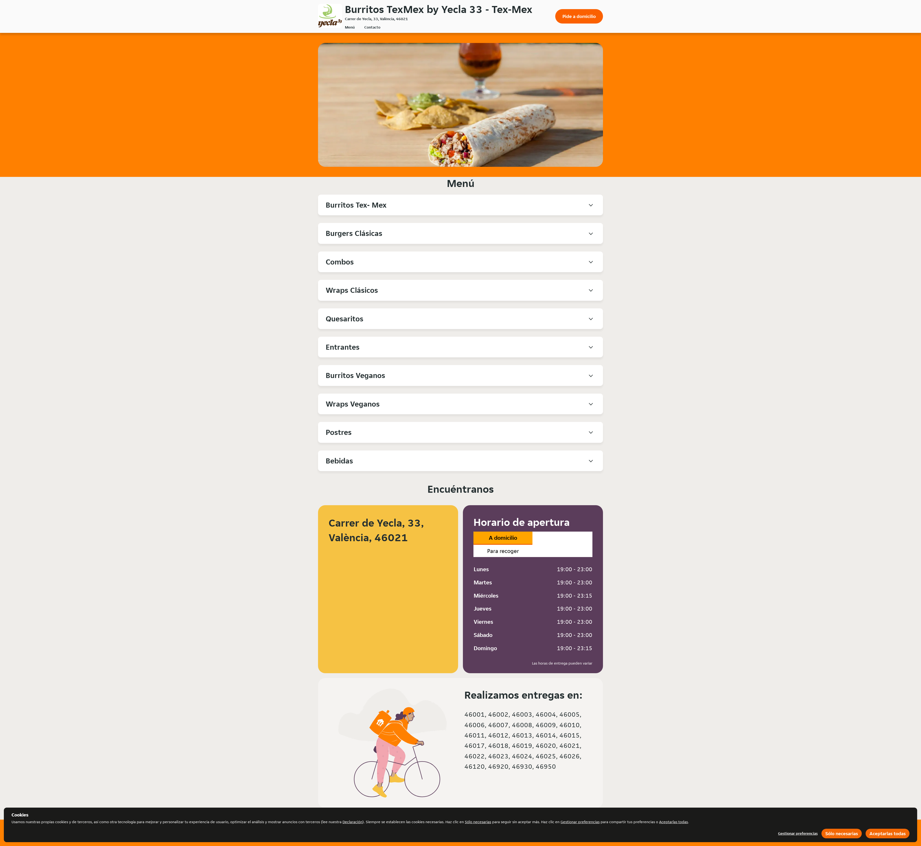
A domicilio (503, 537)
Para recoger (503, 551)
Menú (350, 27)
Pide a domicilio (579, 16)
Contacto (372, 27)
